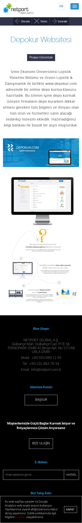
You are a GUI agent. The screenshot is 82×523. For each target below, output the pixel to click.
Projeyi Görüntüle (41, 57)
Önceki (25, 21)
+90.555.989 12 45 (46, 357)
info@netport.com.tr (46, 369)
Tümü (43, 21)
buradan (20, 517)
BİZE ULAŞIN (41, 443)
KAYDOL (71, 475)
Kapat (70, 509)
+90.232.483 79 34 (44, 363)
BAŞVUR (41, 400)
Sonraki (62, 21)
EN (61, 6)
